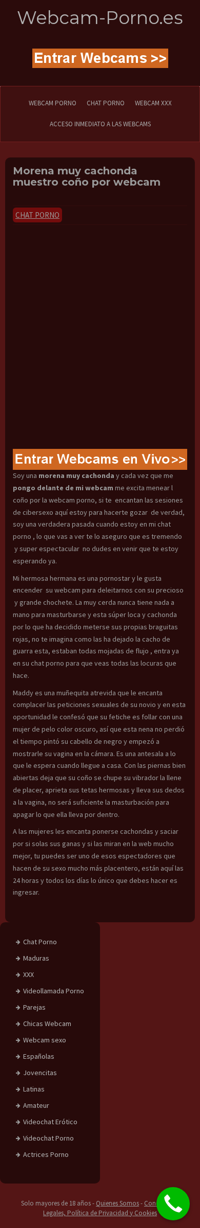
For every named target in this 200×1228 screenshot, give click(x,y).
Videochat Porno (48, 1138)
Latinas (34, 1089)
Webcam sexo (44, 1039)
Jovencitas (40, 1072)
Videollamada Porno (53, 990)
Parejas (34, 1007)
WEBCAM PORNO (52, 103)
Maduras (36, 958)
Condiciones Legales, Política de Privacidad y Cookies (111, 1208)
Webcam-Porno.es (100, 18)
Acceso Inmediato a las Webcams (100, 124)
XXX (28, 974)
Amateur (36, 1105)
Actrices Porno (46, 1154)
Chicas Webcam (47, 1023)
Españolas (38, 1056)
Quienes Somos (117, 1203)
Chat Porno (37, 215)
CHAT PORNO (106, 103)
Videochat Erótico (50, 1121)
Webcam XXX (153, 103)
